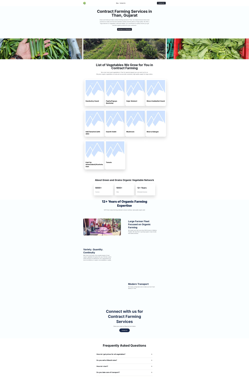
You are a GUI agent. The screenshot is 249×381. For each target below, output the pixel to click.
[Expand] (152, 354)
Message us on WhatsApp (124, 29)
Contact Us (161, 3)
